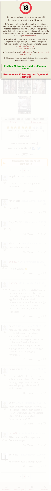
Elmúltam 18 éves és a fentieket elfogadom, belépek (25, 67)
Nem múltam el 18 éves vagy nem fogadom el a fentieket (25, 75)
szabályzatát (26, 52)
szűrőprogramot (29, 35)
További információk (26, 46)
